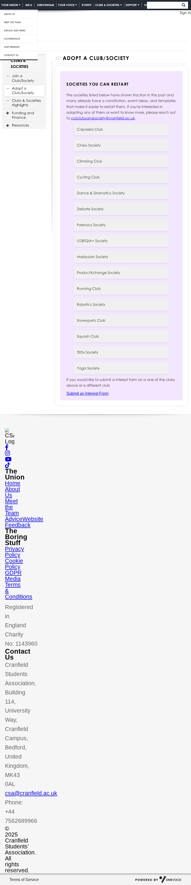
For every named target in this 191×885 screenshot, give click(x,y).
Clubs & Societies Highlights (26, 102)
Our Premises (12, 47)
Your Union (9, 4)
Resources (20, 125)
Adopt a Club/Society (23, 90)
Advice (13, 519)
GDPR (13, 573)
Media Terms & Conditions (18, 587)
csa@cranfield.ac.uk (31, 793)
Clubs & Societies (107, 4)
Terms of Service (24, 880)
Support (131, 4)
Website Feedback (24, 522)
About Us (9, 14)
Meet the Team (12, 22)
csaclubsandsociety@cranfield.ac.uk (103, 118)
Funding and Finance (23, 115)
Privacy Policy (14, 552)
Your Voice (66, 4)
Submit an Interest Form (87, 393)
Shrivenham (45, 4)
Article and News (14, 30)
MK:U (28, 4)
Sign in (185, 12)
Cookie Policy (14, 564)
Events (87, 4)
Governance (12, 38)
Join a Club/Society (23, 78)
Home (12, 483)
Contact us (11, 55)
